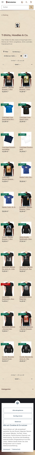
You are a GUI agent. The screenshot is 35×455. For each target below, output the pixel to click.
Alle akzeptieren (18, 410)
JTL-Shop (21, 452)
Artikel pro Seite (9, 56)
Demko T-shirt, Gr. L (26, 177)
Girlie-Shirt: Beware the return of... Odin (8, 268)
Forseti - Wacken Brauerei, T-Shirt (7, 238)
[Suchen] (31, 7)
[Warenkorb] (31, 2)
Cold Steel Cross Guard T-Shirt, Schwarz (25, 118)
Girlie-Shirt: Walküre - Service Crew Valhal (8, 328)
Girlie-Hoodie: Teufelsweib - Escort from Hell (26, 238)
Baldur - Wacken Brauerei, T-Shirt (25, 88)
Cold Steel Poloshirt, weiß (26, 148)
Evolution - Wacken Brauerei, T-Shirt (26, 208)
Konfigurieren (17, 416)
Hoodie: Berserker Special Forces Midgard (8, 358)
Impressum (6, 449)
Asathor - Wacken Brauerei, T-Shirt (8, 88)
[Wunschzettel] (26, 2)
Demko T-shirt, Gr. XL (8, 207)
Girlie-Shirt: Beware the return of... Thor (26, 268)
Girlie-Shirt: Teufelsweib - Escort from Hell (8, 298)
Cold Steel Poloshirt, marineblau (8, 148)
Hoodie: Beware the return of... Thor (26, 358)
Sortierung (16, 52)
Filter (6, 52)
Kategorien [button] (6, 389)
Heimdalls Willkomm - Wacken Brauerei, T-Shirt (26, 328)
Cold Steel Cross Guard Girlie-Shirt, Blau (8, 118)
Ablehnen (18, 421)
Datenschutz (16, 449)
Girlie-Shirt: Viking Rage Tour (26, 298)
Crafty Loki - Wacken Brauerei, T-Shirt (8, 178)
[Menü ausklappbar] (3, 1)
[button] (22, 2)
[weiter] (31, 64)
